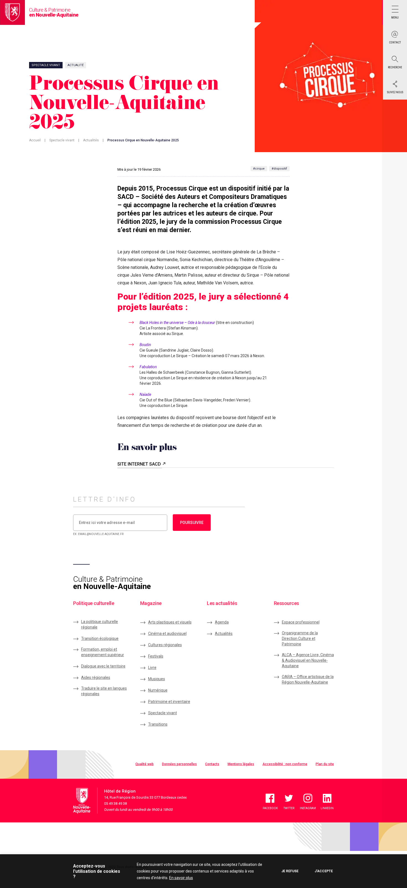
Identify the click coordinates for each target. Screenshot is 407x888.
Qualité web (144, 764)
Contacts (212, 764)
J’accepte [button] (324, 871)
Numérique (158, 690)
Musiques (156, 679)
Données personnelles (179, 764)
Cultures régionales (165, 645)
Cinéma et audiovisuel (167, 633)
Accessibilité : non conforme (284, 764)
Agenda (222, 622)
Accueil (35, 140)
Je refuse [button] (289, 871)
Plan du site (325, 764)
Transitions (158, 724)
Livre (152, 667)
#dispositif (279, 168)
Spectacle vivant (61, 140)
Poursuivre (192, 522)
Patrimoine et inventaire (169, 701)
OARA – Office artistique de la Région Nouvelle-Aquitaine (308, 679)
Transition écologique (100, 638)
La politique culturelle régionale (99, 624)
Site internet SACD (139, 464)
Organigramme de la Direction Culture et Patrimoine (300, 638)
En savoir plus (181, 878)
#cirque (259, 168)
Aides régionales (95, 677)
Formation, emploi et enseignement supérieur (102, 652)
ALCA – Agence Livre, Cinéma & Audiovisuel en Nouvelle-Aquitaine (308, 660)
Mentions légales (241, 764)
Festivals (155, 656)
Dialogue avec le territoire (103, 666)
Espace (301, 622)
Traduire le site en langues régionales (104, 691)
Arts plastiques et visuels (170, 622)
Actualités (91, 140)
